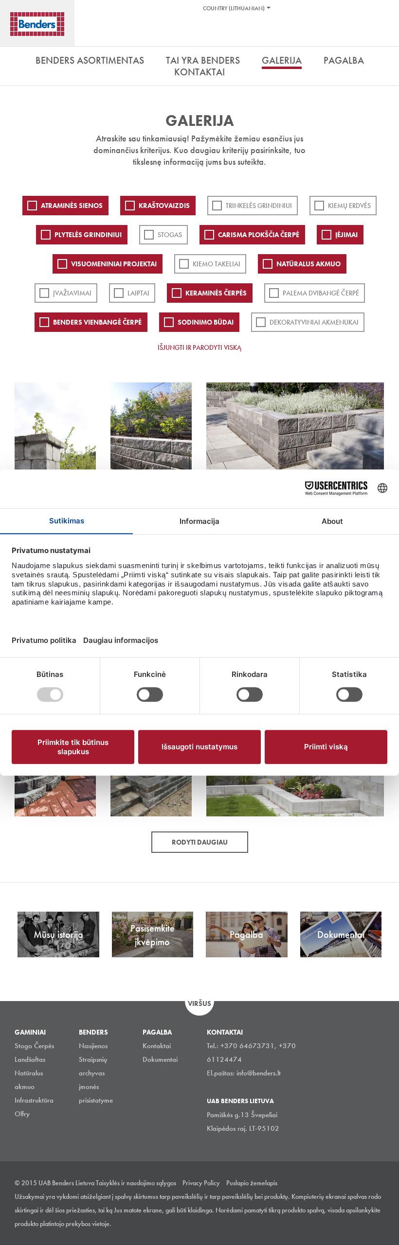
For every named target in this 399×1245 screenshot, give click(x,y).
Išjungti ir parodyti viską (199, 347)
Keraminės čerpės (216, 293)
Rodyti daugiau (200, 842)
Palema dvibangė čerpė (321, 293)
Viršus (199, 1003)
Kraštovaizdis (164, 205)
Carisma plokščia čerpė (258, 234)
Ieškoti (384, 33)
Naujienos (93, 1046)
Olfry (22, 1114)
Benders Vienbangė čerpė (97, 322)
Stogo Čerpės (34, 1046)
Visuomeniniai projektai (114, 263)
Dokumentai (160, 1059)
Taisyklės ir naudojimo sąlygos (136, 1182)
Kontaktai (157, 1046)
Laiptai (138, 293)
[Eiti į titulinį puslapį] (37, 24)
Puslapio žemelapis (251, 1182)
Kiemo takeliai (216, 263)
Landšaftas (30, 1059)
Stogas (170, 234)
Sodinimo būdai (206, 322)
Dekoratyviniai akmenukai (314, 322)
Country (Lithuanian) (234, 8)
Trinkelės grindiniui (259, 205)
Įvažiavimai (72, 293)
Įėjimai (346, 234)
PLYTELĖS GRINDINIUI (88, 234)
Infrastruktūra (34, 1100)
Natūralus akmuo (308, 263)
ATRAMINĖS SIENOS (72, 205)
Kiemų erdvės (349, 205)
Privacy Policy (201, 1182)
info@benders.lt (258, 1073)
